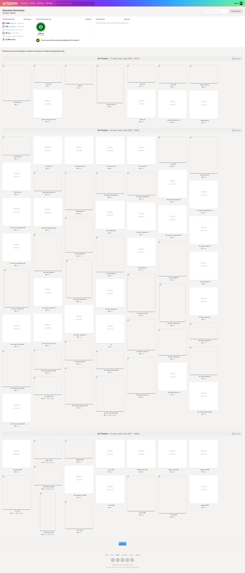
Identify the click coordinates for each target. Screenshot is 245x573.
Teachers (24, 3)
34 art (80, 168)
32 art (44, 488)
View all (88, 19)
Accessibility (124, 555)
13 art (173, 201)
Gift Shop (49, 3)
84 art (173, 166)
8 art (49, 86)
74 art (17, 158)
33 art (111, 168)
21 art (107, 415)
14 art (142, 198)
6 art (142, 234)
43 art (173, 122)
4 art (18, 104)
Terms (112, 555)
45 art (173, 471)
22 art (17, 346)
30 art (44, 398)
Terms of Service (126, 567)
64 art (17, 471)
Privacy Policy (136, 567)
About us (107, 555)
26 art (48, 121)
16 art (17, 194)
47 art (204, 122)
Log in (236, 3)
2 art (174, 86)
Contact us (131, 555)
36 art (13, 513)
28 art (142, 121)
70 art (204, 177)
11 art (48, 230)
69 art (80, 213)
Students (40, 3)
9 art (80, 87)
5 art (142, 86)
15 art (17, 229)
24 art (48, 310)
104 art (44, 534)
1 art (142, 168)
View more (27, 19)
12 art (173, 237)
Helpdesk (138, 555)
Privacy (117, 555)
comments (12, 26)
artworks (13, 23)
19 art (48, 372)
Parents (32, 3)
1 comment (113, 415)
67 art (204, 471)
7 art (205, 86)
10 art (111, 197)
